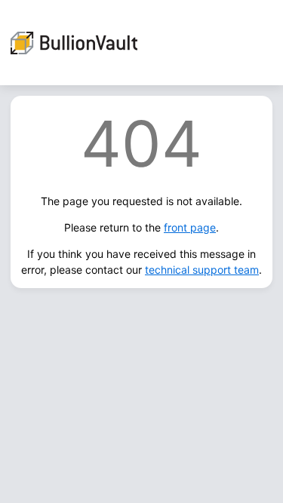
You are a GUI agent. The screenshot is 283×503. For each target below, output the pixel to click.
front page (190, 227)
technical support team (202, 269)
